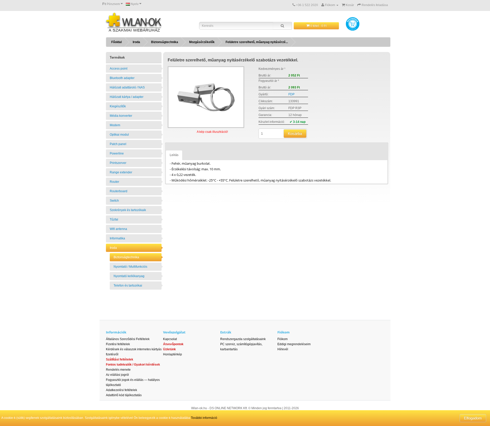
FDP (291, 94)
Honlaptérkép (172, 354)
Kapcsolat (170, 339)
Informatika (117, 238)
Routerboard (118, 191)
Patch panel (118, 144)
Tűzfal (114, 219)
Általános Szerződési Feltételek (128, 339)
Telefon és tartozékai (128, 285)
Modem (115, 125)
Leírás (174, 155)
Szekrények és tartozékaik (128, 210)
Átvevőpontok (173, 344)
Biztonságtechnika (164, 42)
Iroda (136, 42)
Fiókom (282, 339)
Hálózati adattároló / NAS (127, 87)
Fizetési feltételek (118, 344)
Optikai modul (119, 134)
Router (114, 182)
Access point (118, 68)
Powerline (117, 153)
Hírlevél (282, 349)
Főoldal (116, 42)
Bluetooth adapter (122, 78)
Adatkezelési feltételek (121, 390)
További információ (204, 418)
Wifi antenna (118, 229)
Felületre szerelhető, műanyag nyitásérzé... (257, 42)
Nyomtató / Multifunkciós (130, 266)
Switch (114, 200)
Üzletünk (169, 349)
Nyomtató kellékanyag (129, 276)
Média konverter (121, 116)
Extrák (225, 332)
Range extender (121, 172)
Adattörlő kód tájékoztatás (124, 395)
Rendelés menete (118, 369)
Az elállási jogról (117, 375)
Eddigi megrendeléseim (294, 344)
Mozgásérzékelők (202, 42)
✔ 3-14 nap (297, 122)
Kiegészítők (118, 106)
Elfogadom (473, 418)
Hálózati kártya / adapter (126, 97)
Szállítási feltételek (119, 359)
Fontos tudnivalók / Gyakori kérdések (133, 364)
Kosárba (295, 133)
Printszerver (118, 163)
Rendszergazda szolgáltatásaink (243, 339)
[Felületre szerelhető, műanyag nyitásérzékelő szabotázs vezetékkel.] (206, 97)
